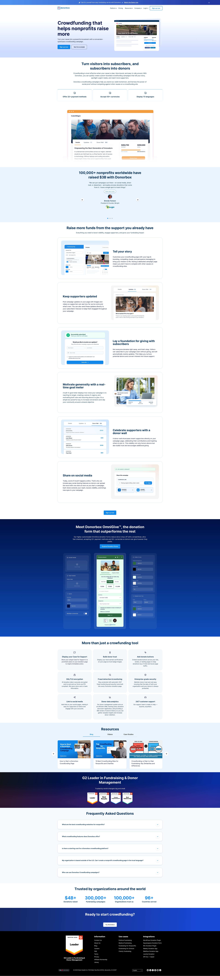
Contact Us (98, 940)
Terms (96, 954)
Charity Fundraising (125, 951)
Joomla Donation (148, 954)
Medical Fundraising (125, 943)
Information (99, 936)
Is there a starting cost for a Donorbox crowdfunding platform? (85, 848)
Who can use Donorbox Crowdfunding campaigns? (80, 872)
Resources (128, 8)
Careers (96, 948)
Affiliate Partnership (100, 959)
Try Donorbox (110, 925)
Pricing (120, 8)
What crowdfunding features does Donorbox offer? (81, 836)
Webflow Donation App (150, 951)
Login (145, 8)
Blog (95, 946)
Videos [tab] (110, 734)
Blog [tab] (91, 734)
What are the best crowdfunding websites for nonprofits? (83, 824)
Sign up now (156, 8)
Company (137, 8)
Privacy (96, 957)
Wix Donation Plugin (149, 946)
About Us (97, 943)
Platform (113, 8)
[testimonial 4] (112, 218)
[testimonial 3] (110, 218)
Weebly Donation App (150, 948)
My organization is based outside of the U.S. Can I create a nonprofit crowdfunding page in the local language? (102, 860)
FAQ (95, 951)
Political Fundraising (125, 940)
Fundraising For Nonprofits (127, 946)
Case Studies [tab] (128, 734)
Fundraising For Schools (126, 948)
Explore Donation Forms (110, 546)
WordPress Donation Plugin (152, 940)
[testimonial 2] (109, 218)
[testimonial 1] (107, 218)
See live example (79, 47)
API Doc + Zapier (148, 957)
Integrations (149, 936)
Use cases (123, 936)
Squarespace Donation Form (152, 943)
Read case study (109, 191)
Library (96, 962)
